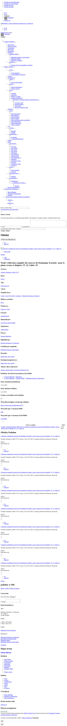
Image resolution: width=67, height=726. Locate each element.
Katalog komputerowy (14, 187)
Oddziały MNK (13, 54)
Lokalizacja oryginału (19, 183)
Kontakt (13, 176)
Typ (9, 126)
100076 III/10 (4, 329)
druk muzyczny (5, 286)
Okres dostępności (16, 123)
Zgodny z (13, 165)
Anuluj (3, 230)
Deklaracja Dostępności (14, 193)
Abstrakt (13, 93)
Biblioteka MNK (16, 59)
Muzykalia (11, 49)
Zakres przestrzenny (16, 87)
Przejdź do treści (8, 5)
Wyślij (7, 230)
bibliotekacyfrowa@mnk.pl (8, 630)
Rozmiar (13, 131)
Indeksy (6, 66)
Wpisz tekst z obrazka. (15, 229)
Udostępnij (11, 17)
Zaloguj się (7, 20)
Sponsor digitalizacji (16, 98)
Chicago (3, 602)
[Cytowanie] (3, 247)
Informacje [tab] (7, 259)
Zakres (11, 84)
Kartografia (11, 51)
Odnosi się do (15, 156)
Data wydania (15, 118)
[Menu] (1, 10)
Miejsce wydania (16, 96)
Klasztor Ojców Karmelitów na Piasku (21, 65)
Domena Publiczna (6, 336)
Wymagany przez (16, 164)
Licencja (13, 172)
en (6, 12)
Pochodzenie (13, 178)
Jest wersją (14, 151)
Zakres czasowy (15, 88)
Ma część (13, 146)
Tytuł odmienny (15, 73)
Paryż (2, 302)
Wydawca (10, 109)
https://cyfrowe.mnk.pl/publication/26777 (12, 405)
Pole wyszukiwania (6, 207)
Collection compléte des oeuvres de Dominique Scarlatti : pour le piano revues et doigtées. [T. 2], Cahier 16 (30, 563)
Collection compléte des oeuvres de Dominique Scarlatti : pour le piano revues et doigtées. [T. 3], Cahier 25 (30, 490)
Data (10, 110)
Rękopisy (10, 52)
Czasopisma (11, 48)
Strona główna (6, 652)
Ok (2, 721)
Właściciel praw (14, 173)
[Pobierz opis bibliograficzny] (1, 465)
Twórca (10, 76)
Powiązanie (12, 143)
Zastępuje (13, 159)
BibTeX (6, 244)
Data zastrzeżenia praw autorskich (20, 120)
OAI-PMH (4, 419)
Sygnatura (14, 137)
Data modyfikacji (16, 121)
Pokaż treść (7, 251)
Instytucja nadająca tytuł (21, 107)
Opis (10, 90)
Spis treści (14, 95)
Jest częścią (14, 148)
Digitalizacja (14, 181)
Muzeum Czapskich (16, 60)
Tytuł (11, 70)
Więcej (2, 581)
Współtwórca (11, 77)
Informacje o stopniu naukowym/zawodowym (26, 99)
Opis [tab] (5, 257)
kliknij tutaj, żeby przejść (7, 356)
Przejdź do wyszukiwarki (11, 3)
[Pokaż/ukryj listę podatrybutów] (8, 70)
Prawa (11, 167)
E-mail (3, 226)
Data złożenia (15, 115)
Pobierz (3, 254)
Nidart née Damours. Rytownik (30, 296)
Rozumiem (35, 718)
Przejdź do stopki (9, 7)
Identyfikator (13, 134)
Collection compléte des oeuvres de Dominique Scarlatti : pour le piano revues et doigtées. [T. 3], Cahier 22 (30, 454)
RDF (2, 412)
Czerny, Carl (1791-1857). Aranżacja (11, 296)
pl (5, 12)
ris (4, 242)
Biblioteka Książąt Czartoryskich (20, 57)
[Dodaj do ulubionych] (1, 247)
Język (9, 142)
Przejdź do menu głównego (11, 2)
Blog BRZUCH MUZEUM (8, 639)
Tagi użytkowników (16, 82)
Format (11, 128)
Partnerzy (12, 62)
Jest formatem (15, 154)
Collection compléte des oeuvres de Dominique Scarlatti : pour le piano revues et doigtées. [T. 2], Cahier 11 (30, 545)
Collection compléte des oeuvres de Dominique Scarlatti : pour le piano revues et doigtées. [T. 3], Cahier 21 (30, 472)
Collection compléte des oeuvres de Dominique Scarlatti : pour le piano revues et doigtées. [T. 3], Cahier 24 (30, 508)
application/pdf (5, 316)
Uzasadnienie (26, 226)
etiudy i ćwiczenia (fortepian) (18, 370)
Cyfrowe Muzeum (9, 377)
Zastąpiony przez (16, 161)
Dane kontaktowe (9, 698)
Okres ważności (15, 124)
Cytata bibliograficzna (17, 139)
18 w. (27, 370)
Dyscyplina (18, 106)
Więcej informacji (27, 718)
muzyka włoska (5, 370)
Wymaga (13, 162)
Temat (11, 79)
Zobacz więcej (8, 672)
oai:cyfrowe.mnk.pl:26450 (8, 323)
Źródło (9, 140)
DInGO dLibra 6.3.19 (30, 713)
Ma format (14, 153)
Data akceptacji (15, 117)
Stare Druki (11, 45)
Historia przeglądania (12, 197)
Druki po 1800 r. (12, 46)
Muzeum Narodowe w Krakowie (10, 343)
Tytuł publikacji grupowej (18, 74)
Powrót (3, 37)
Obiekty (10, 200)
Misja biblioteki (12, 192)
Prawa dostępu (15, 170)
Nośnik (13, 132)
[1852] (2, 279)
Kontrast (7, 16)
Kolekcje (7, 41)
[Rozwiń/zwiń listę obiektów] (8, 54)
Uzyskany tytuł (19, 103)
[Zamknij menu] (1, 25)
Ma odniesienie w (16, 157)
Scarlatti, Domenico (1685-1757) (10, 272)
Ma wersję (14, 150)
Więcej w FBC (5, 588)
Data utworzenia (15, 114)
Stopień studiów (19, 104)
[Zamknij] (1, 211)
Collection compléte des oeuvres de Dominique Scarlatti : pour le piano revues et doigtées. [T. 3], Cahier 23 (30, 436)
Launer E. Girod (5, 309)
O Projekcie (7, 189)
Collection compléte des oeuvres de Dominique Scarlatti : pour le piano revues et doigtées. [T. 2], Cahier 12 (30, 526)
